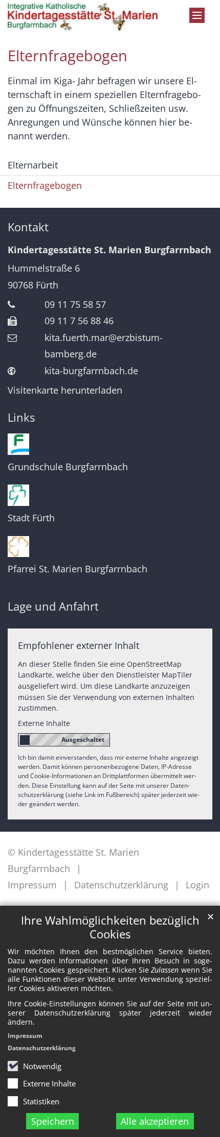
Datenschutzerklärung (42, 1048)
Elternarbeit (33, 165)
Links (21, 417)
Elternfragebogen (67, 55)
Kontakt (28, 227)
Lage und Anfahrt (53, 606)
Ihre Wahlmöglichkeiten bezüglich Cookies (110, 927)
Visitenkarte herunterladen (65, 390)
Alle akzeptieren (155, 1121)
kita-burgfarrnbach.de (91, 371)
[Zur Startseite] (83, 17)
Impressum (25, 1035)
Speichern (52, 1121)
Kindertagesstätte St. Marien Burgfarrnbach (109, 250)
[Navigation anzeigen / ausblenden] (197, 15)
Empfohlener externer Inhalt (78, 645)
